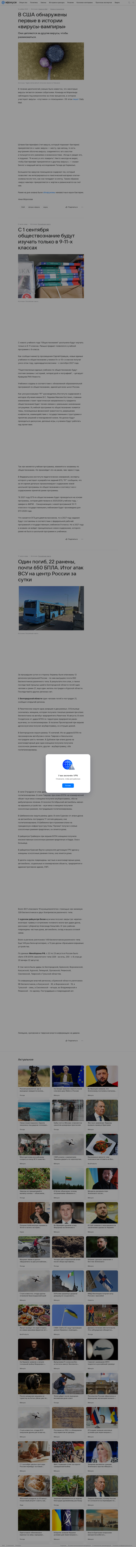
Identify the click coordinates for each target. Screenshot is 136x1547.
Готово (68, 786)
